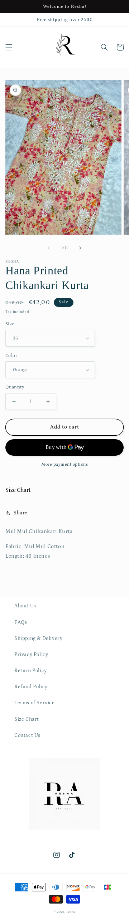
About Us (25, 606)
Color (11, 355)
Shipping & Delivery (38, 638)
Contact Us (27, 735)
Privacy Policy (31, 654)
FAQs (20, 622)
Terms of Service (34, 703)
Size (9, 324)
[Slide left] (49, 248)
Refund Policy (31, 687)
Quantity (14, 387)
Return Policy (30, 671)
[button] (9, 47)
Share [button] (21, 513)
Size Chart (17, 490)
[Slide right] (80, 248)
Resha (71, 912)
